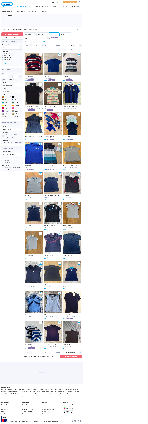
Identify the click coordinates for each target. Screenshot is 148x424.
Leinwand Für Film (52, 389)
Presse (3, 407)
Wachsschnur (20, 394)
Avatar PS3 (4, 394)
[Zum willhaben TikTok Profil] (72, 421)
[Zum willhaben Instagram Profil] (70, 421)
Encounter (3, 389)
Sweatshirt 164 (43, 389)
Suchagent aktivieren (13, 34)
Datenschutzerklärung (27, 416)
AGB (19, 421)
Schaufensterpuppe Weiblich (14, 391)
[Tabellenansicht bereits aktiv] (80, 29)
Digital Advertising (46, 404)
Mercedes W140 (12, 394)
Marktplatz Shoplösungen (48, 413)
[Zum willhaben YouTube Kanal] (75, 421)
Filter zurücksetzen (43, 41)
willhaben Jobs (45, 411)
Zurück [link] (26, 45)
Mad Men (53, 391)
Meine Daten (25, 413)
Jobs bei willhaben (5, 404)
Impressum (35, 421)
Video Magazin (34, 389)
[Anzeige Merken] (40, 54)
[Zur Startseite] (7, 5)
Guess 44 (24, 391)
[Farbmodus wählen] (79, 2)
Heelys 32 (10, 389)
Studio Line (76, 391)
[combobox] (10, 47)
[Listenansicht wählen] (77, 29)
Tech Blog (3, 413)
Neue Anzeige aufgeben (70, 2)
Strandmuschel (69, 391)
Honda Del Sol (76, 389)
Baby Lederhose (26, 389)
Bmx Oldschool (70, 394)
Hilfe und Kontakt (26, 404)
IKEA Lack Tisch (17, 389)
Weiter (58, 45)
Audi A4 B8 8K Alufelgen (38, 394)
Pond (46, 394)
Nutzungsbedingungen (27, 409)
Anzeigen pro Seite (70, 352)
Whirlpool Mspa (5, 396)
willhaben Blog (4, 411)
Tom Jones (38, 391)
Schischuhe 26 (13, 396)
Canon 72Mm (31, 391)
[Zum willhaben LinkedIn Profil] (78, 421)
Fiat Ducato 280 (46, 391)
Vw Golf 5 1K (61, 389)
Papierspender (60, 391)
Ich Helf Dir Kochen (53, 394)
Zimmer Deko (69, 389)
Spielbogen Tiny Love (23, 396)
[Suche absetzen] (20, 47)
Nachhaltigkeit (4, 409)
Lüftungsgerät (62, 394)
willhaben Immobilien (47, 407)
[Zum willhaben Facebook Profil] (81, 421)
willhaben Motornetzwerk (48, 409)
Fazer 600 (3, 391)
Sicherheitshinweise (26, 407)
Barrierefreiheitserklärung (28, 411)
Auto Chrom (28, 394)
